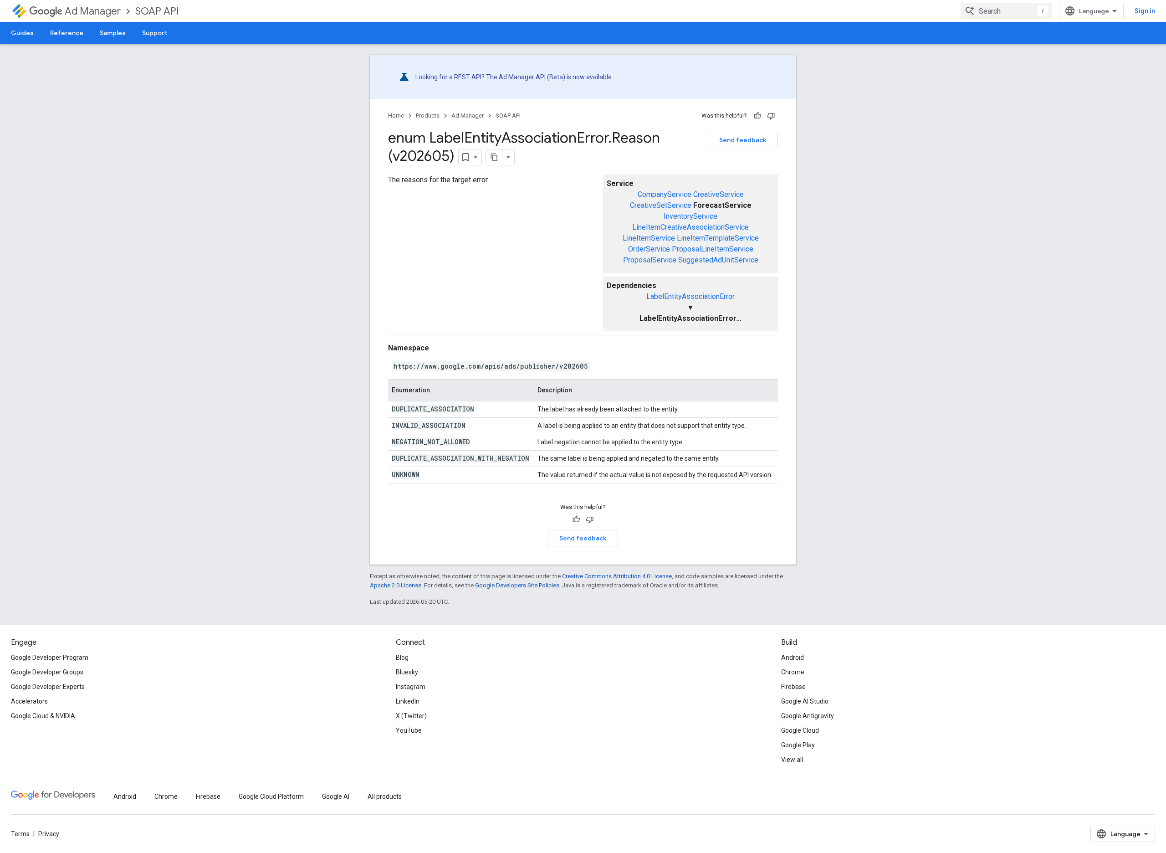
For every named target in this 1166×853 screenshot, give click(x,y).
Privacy (48, 834)
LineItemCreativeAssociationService (690, 227)
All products (385, 796)
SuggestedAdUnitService (718, 260)
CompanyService (664, 194)
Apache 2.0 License (395, 585)
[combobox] (1006, 11)
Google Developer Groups (47, 672)
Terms (20, 834)
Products (428, 115)
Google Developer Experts (48, 686)
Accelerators (29, 701)
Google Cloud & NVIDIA (43, 715)
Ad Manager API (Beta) (532, 77)
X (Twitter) (411, 715)
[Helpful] (757, 116)
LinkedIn (407, 701)
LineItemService (649, 238)
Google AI (335, 796)
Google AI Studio (804, 701)
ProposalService (649, 260)
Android (792, 657)
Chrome (792, 672)
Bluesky (407, 672)
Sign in (1145, 11)
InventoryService (690, 216)
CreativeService (718, 194)
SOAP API (157, 11)
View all (792, 759)
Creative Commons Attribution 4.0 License (617, 576)
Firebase (793, 686)
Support (154, 33)
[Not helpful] (771, 116)
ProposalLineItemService (712, 249)
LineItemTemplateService (718, 238)
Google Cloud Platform (271, 796)
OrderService (649, 249)
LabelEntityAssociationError (690, 296)
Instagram (410, 686)
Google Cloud (800, 730)
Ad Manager (93, 11)
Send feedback (743, 140)
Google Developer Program (49, 657)
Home (396, 115)
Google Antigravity (807, 715)
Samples (113, 33)
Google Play (798, 745)
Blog (402, 657)
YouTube (409, 730)
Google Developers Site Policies (517, 585)
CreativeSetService (660, 205)
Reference (66, 33)
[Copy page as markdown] (494, 157)
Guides (22, 33)
